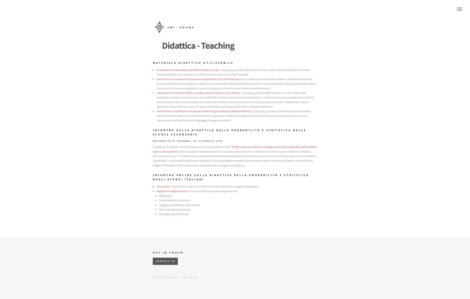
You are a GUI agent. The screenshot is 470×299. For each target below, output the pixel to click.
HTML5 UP (192, 277)
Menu (459, 9)
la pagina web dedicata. (232, 165)
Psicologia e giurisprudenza (173, 214)
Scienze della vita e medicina (174, 200)
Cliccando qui (228, 70)
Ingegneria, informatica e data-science (179, 205)
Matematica (165, 195)
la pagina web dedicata (245, 186)
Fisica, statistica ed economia (174, 209)
